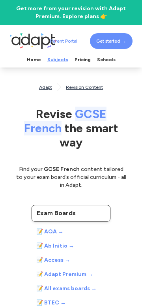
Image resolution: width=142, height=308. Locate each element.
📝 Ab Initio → (55, 245)
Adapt (45, 87)
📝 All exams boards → (66, 288)
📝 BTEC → (51, 302)
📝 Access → (53, 260)
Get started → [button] (111, 41)
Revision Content (84, 87)
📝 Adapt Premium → (64, 274)
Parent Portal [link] (63, 41)
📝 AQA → (50, 231)
